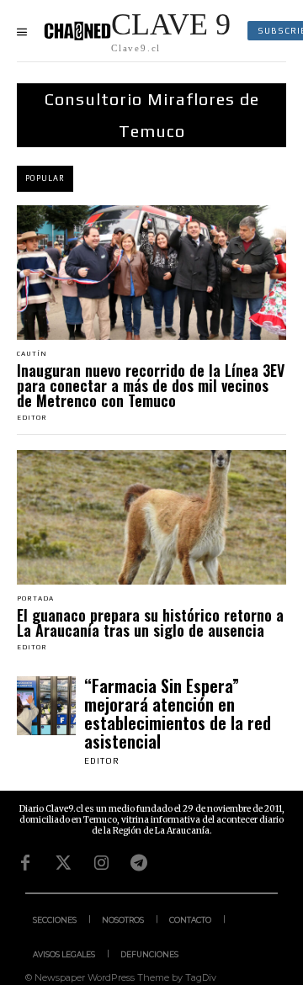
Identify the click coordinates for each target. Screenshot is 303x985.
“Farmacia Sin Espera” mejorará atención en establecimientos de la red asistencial (177, 713)
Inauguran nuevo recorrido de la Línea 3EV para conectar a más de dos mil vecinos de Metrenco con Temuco (150, 385)
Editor (32, 417)
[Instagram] (101, 863)
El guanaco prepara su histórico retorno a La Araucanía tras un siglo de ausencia (150, 622)
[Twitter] (63, 863)
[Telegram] (138, 863)
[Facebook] (25, 863)
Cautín (32, 354)
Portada (35, 599)
